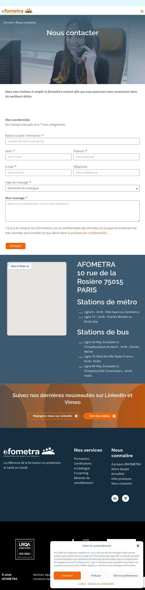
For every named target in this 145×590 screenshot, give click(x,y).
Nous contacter (121, 483)
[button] (138, 546)
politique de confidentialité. (89, 233)
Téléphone (80, 167)
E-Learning (81, 473)
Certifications (83, 463)
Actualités (117, 474)
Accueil (8, 22)
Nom (9, 151)
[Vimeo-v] (125, 498)
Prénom (79, 151)
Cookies (82, 583)
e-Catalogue (82, 468)
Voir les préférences (125, 575)
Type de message (17, 182)
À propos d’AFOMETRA (126, 464)
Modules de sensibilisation (83, 480)
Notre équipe (120, 469)
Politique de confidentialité (101, 583)
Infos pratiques (121, 479)
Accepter (67, 575)
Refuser (96, 575)
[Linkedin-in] (114, 498)
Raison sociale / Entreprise (23, 136)
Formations (81, 459)
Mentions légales (43, 574)
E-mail (9, 167)
